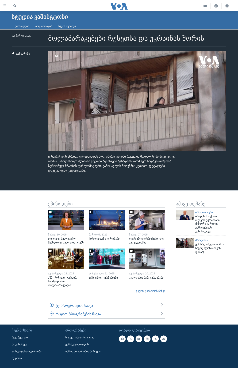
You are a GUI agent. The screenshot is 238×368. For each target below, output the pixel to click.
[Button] (21, 54)
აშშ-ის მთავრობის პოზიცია (83, 351)
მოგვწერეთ (19, 344)
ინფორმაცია (43, 26)
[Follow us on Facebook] (122, 338)
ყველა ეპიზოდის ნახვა (150, 291)
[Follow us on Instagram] (147, 338)
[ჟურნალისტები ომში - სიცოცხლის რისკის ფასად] (185, 243)
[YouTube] (205, 6)
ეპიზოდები (22, 26)
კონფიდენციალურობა (26, 351)
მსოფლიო (202, 240)
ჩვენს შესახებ (67, 26)
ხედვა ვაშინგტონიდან (79, 337)
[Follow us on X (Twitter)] (130, 338)
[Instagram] (216, 6)
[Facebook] (227, 6)
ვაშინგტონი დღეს (77, 344)
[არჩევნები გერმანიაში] (107, 259)
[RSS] (155, 338)
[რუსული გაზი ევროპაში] (107, 220)
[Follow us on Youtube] (139, 338)
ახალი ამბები (204, 212)
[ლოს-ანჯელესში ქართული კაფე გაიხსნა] (147, 220)
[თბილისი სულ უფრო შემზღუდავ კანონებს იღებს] (66, 220)
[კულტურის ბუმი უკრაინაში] (147, 259)
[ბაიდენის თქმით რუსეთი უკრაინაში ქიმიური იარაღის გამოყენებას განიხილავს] (185, 215)
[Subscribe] (163, 338)
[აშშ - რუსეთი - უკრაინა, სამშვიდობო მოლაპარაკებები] (66, 259)
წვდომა (17, 358)
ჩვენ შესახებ (20, 337)
